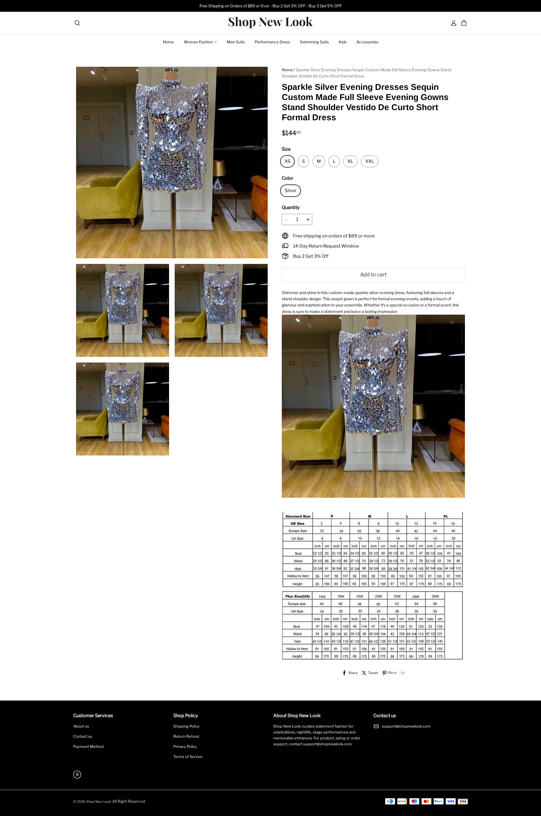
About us (81, 726)
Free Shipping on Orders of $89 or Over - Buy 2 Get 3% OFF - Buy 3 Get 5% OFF (270, 5)
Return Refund (186, 736)
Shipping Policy (186, 726)
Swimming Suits (314, 41)
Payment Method (88, 746)
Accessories (367, 41)
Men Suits (236, 41)
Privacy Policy (185, 746)
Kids (343, 41)
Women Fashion (198, 41)
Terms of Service (188, 756)
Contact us (82, 736)
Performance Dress (272, 41)
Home (168, 41)
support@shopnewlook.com (406, 726)
